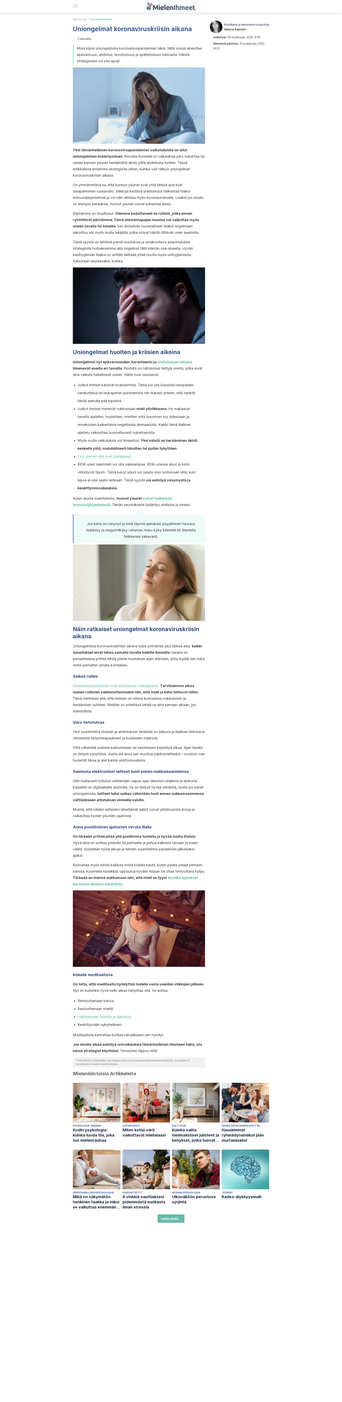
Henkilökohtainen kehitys (241, 1125)
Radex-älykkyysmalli (241, 1196)
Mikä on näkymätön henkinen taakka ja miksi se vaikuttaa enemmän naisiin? (96, 1202)
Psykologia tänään (87, 1125)
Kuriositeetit (132, 1192)
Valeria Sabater (235, 29)
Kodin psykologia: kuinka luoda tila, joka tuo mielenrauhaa (93, 1135)
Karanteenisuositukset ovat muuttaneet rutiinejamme (115, 686)
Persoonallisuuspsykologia (93, 1192)
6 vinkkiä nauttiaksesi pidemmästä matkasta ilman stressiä (144, 1201)
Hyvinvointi (80, 19)
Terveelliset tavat (101, 19)
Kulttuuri (179, 1125)
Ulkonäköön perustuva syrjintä (194, 1199)
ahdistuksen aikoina (174, 362)
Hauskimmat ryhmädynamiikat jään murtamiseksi (243, 1135)
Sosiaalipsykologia (186, 1192)
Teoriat (227, 1192)
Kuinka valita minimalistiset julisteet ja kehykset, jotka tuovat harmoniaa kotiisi (195, 1135)
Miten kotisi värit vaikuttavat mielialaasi (144, 1133)
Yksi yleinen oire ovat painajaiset (104, 456)
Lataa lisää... (171, 1219)
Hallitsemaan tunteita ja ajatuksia (104, 1017)
